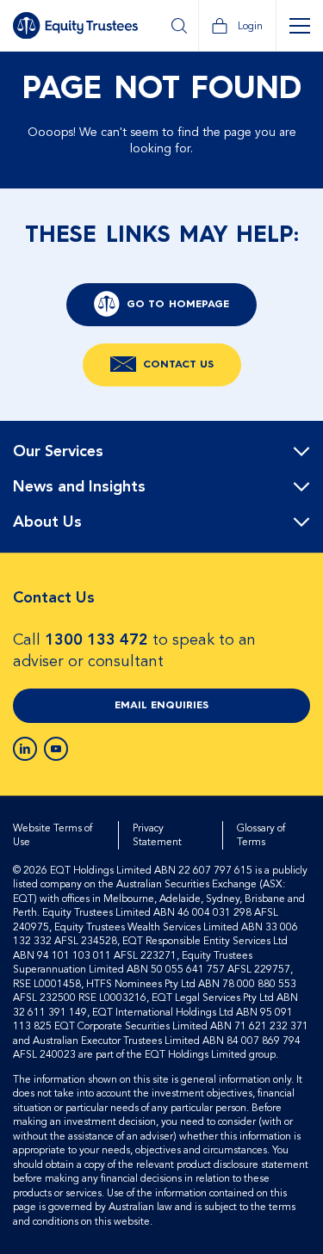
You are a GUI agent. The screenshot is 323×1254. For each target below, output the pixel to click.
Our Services (58, 452)
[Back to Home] (75, 26)
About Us (47, 522)
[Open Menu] (299, 26)
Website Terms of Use (52, 835)
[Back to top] (294, 475)
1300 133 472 (96, 640)
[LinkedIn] (25, 749)
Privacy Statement (157, 835)
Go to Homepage (178, 305)
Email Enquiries (161, 706)
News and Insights (79, 487)
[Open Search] (178, 26)
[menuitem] (161, 452)
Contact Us (178, 365)
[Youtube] (56, 749)
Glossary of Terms (261, 835)
